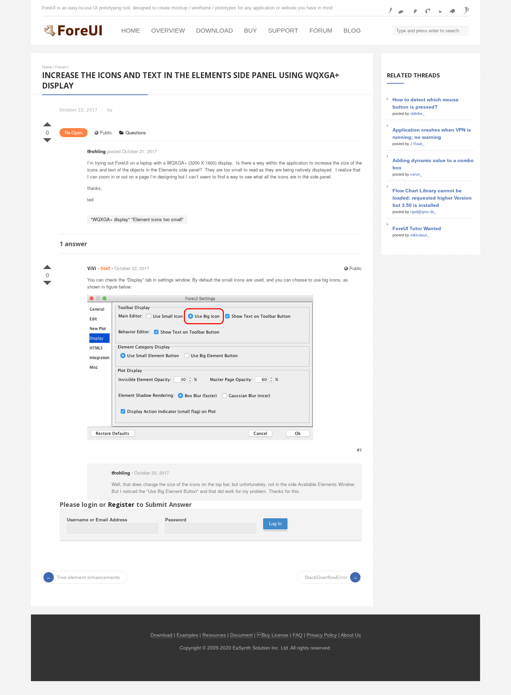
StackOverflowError (326, 577)
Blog (352, 30)
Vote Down (47, 138)
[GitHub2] (411, 8)
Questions (135, 132)
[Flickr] (399, 8)
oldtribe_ (417, 113)
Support (283, 30)
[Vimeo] (450, 8)
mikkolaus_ (419, 235)
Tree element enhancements (88, 577)
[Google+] (424, 8)
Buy (250, 30)
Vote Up (47, 122)
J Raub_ (417, 144)
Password (175, 519)
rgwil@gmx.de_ (423, 212)
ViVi (91, 268)
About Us (351, 635)
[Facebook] (386, 8)
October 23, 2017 (151, 472)
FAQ (297, 635)
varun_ (416, 174)
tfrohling (96, 151)
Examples (187, 635)
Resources (214, 635)
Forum (320, 30)
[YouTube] (463, 8)
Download (214, 30)
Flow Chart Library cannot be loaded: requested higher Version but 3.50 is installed (432, 198)
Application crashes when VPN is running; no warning (431, 133)
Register (121, 504)
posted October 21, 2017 (132, 151)
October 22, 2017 (131, 268)
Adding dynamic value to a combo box (433, 164)
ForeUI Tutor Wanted (416, 228)
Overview (168, 30)
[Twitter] (437, 8)
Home (130, 30)
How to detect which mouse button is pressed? (425, 103)
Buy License (275, 635)
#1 (359, 449)
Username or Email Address (97, 519)
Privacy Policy (322, 635)
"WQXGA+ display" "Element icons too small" (137, 219)
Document (241, 635)
